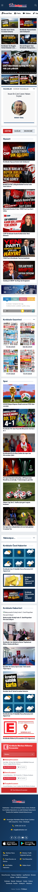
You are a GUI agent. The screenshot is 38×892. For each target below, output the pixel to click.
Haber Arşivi (26, 865)
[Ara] (36, 5)
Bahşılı (13, 881)
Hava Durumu (6, 875)
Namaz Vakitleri (16, 875)
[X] (15, 837)
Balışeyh (19, 881)
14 (25, 72)
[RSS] (26, 837)
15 (26, 72)
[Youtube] (22, 837)
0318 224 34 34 (20, 826)
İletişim (33, 875)
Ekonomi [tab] (28, 131)
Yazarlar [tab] (7, 89)
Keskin (15, 883)
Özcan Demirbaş (19, 118)
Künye (12, 877)
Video (28, 13)
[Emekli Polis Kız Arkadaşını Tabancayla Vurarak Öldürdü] (10, 80)
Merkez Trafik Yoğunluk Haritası (25, 854)
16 (28, 72)
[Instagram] (19, 837)
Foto (18, 13)
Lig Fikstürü (26, 875)
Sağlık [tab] (17, 131)
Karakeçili (9, 883)
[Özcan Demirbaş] (19, 108)
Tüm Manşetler (27, 859)
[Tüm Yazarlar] (34, 89)
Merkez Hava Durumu (9, 854)
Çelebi (25, 881)
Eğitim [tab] (8, 131)
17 (30, 72)
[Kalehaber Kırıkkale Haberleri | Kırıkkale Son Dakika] (18, 5)
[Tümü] (34, 320)
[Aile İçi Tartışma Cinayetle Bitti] (28, 80)
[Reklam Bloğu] (19, 289)
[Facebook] (11, 837)
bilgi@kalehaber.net (20, 830)
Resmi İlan (7, 13)
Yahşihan (29, 883)
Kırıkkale (7, 881)
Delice (30, 881)
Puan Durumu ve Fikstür (9, 860)
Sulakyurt (22, 883)
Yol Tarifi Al (22, 767)
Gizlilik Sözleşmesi (22, 877)
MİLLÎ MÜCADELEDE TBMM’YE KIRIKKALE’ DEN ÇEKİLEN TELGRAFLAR (19, 96)
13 (23, 72)
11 (20, 72)
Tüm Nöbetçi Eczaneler (19, 790)
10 (18, 72)
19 (33, 72)
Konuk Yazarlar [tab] (20, 89)
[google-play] (28, 844)
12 (21, 72)
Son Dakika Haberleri (7, 866)
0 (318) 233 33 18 (10, 767)
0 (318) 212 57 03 (10, 778)
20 (35, 72)
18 (32, 72)
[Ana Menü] (2, 5)
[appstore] (10, 844)
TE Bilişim (24, 889)
